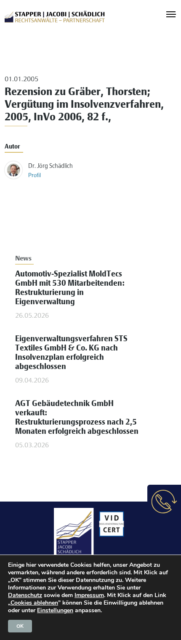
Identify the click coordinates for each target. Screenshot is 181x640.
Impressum (89, 595)
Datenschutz (25, 595)
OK (20, 626)
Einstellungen (55, 610)
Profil (34, 175)
